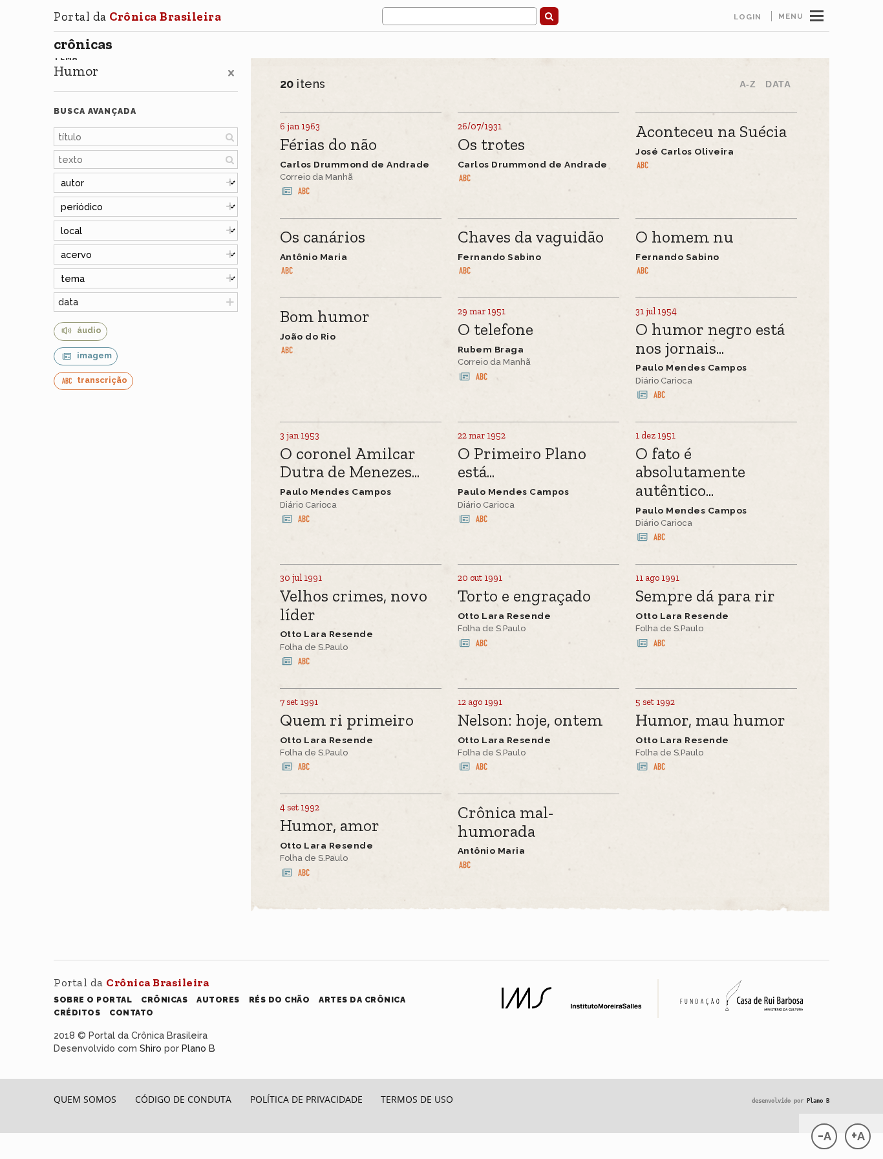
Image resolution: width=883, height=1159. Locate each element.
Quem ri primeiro (347, 720)
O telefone (495, 330)
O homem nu (684, 237)
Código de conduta (183, 1099)
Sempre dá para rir (705, 596)
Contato (131, 1012)
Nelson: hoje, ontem (530, 720)
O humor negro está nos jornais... (710, 339)
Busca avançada (95, 111)
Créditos (77, 1012)
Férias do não (328, 145)
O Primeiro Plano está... (522, 463)
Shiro (151, 1048)
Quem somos (85, 1099)
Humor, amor (329, 826)
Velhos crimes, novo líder (353, 605)
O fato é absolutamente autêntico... (690, 473)
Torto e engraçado (524, 596)
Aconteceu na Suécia (711, 132)
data (68, 301)
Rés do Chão (279, 999)
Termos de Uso (417, 1099)
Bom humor (325, 317)
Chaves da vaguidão (531, 237)
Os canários (322, 237)
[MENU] (816, 14)
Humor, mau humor (710, 720)
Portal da (137, 16)
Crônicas (83, 44)
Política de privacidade (306, 1099)
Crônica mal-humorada (506, 822)
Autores (218, 999)
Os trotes (491, 145)
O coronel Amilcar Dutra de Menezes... (350, 463)
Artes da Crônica (362, 999)
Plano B (198, 1048)
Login (747, 16)
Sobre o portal (93, 999)
